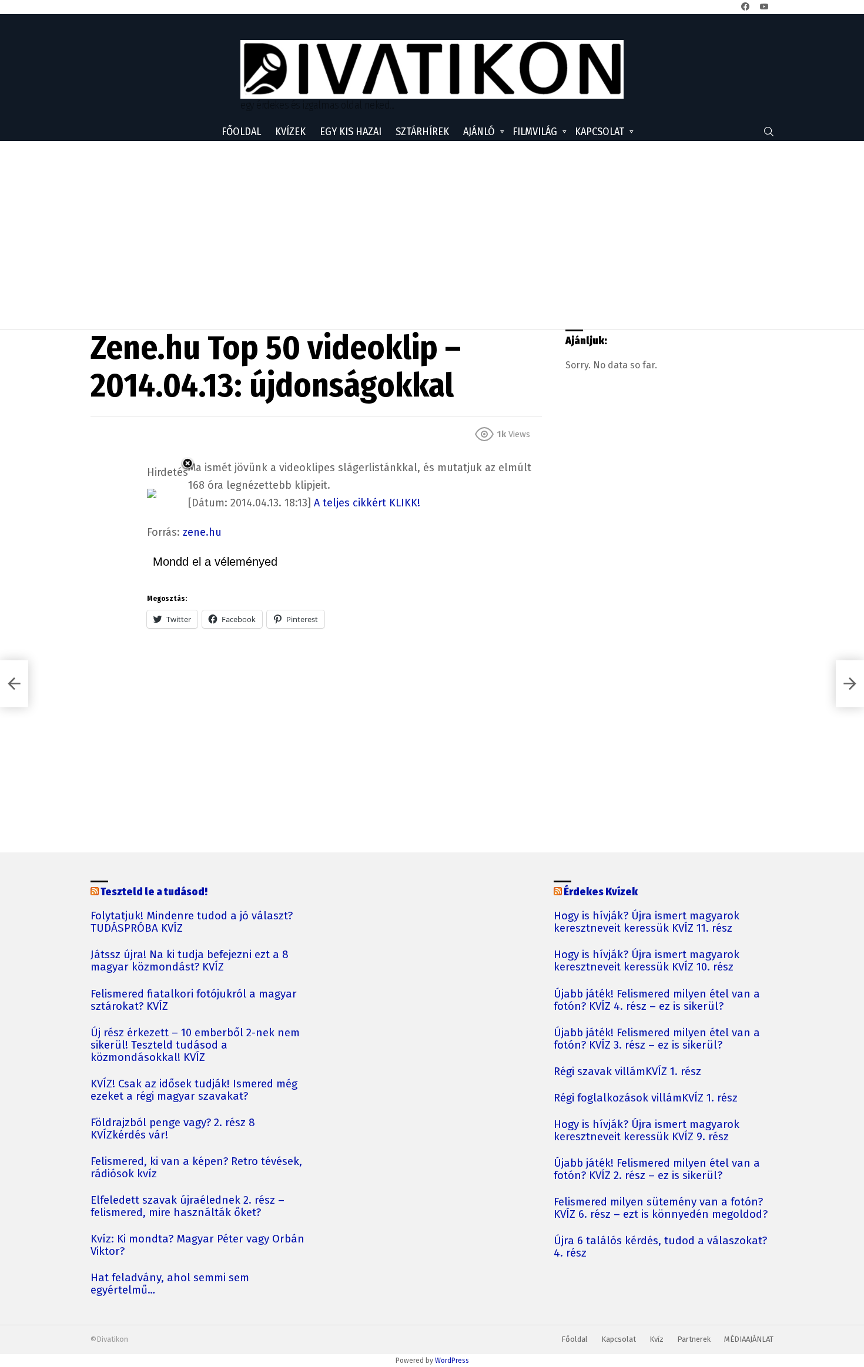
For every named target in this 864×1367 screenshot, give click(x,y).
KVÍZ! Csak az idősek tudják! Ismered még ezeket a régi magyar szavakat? (194, 1090)
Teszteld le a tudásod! (154, 891)
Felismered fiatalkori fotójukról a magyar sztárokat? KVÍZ (194, 1000)
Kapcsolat (599, 131)
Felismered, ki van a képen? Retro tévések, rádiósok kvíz (196, 1168)
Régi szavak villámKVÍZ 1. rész (627, 1072)
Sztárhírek (422, 131)
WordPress (452, 1360)
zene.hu (202, 532)
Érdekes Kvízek (601, 891)
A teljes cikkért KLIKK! (367, 502)
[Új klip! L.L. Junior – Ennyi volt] (14, 683)
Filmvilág (535, 131)
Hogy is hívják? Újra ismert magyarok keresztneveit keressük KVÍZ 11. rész (646, 922)
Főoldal (241, 131)
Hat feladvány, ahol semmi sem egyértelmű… (170, 1284)
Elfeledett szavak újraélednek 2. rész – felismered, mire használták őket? (187, 1206)
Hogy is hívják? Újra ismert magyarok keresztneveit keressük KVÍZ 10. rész (646, 961)
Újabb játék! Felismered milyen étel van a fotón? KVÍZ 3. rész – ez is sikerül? (657, 1039)
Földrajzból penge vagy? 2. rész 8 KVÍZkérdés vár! (173, 1129)
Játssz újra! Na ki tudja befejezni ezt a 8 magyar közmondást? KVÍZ (190, 961)
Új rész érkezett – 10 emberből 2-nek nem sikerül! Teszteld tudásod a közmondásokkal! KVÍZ (195, 1045)
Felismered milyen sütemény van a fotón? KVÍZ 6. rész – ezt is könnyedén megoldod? (661, 1208)
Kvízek (290, 131)
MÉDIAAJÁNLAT (748, 1339)
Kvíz (656, 1339)
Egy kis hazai (350, 131)
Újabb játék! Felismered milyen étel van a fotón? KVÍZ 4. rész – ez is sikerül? (657, 1000)
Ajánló (479, 131)
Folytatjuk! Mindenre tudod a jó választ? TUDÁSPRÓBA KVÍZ (192, 922)
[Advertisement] (432, 235)
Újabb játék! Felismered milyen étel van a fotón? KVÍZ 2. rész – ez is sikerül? (657, 1169)
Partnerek (694, 1339)
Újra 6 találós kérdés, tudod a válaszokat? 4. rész (660, 1247)
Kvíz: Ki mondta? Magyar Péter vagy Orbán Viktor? (197, 1245)
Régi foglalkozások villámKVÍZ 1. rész (646, 1098)
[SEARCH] (768, 131)
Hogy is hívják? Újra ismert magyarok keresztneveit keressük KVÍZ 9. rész (646, 1131)
